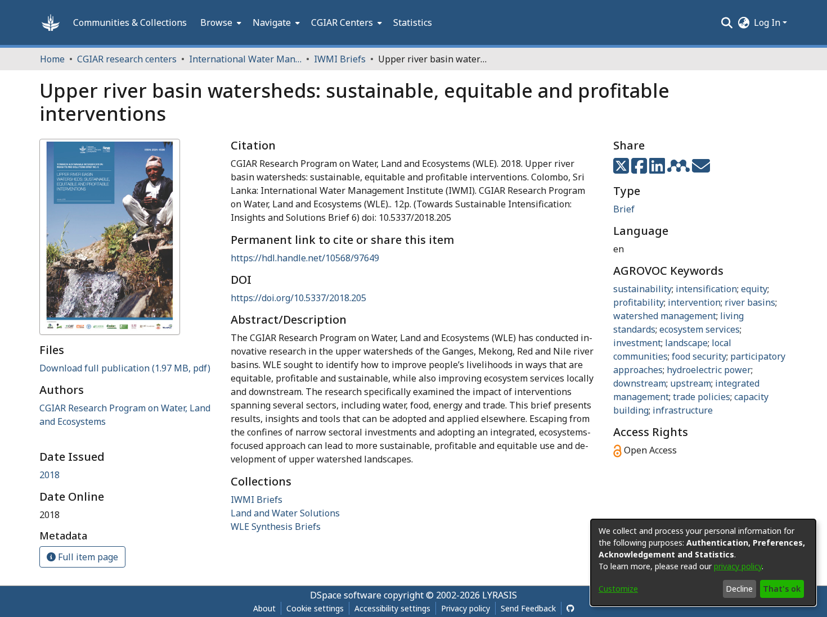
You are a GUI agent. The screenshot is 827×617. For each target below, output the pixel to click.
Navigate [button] (272, 22)
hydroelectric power (709, 370)
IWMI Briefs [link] (340, 59)
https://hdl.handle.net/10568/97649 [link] (305, 258)
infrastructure (683, 410)
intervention (694, 302)
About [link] (264, 608)
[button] (50, 22)
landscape (686, 343)
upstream (690, 383)
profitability (638, 302)
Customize (618, 588)
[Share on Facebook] (640, 169)
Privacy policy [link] (465, 608)
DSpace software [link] (345, 595)
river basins (750, 302)
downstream (639, 383)
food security (699, 356)
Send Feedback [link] (528, 608)
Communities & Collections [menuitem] (130, 22)
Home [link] (52, 59)
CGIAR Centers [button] (342, 22)
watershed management (664, 316)
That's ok (782, 588)
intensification (706, 289)
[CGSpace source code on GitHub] (570, 608)
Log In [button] (768, 22)
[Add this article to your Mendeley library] (679, 169)
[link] (124, 368)
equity (754, 289)
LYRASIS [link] (499, 595)
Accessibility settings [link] (392, 608)
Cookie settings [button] (315, 608)
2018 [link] (49, 475)
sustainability (642, 289)
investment (637, 343)
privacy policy (738, 566)
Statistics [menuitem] (412, 22)
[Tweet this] (622, 169)
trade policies (701, 397)
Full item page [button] (87, 557)
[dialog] (703, 562)
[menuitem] (219, 22)
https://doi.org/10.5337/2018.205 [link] (298, 298)
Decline (739, 588)
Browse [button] (216, 22)
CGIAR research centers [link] (127, 59)
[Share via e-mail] (701, 169)
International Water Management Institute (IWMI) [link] (245, 59)
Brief (624, 209)
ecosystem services (699, 329)
